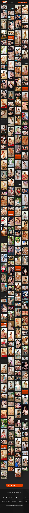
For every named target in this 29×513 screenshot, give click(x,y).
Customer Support (14, 508)
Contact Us (21, 508)
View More (20, 492)
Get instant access (22, 2)
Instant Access (17, 492)
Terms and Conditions (9, 508)
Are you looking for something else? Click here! (14, 505)
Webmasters (17, 508)
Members (10, 492)
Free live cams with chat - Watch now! (14, 497)
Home (8, 492)
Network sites (13, 492)
